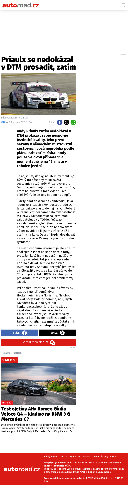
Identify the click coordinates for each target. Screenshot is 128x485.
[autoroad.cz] (20, 5)
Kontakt (63, 456)
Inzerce (86, 456)
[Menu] (123, 5)
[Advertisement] (103, 102)
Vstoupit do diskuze (35, 342)
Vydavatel (75, 456)
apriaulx (18, 352)
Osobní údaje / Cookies (105, 456)
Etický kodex (50, 456)
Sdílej (16, 332)
